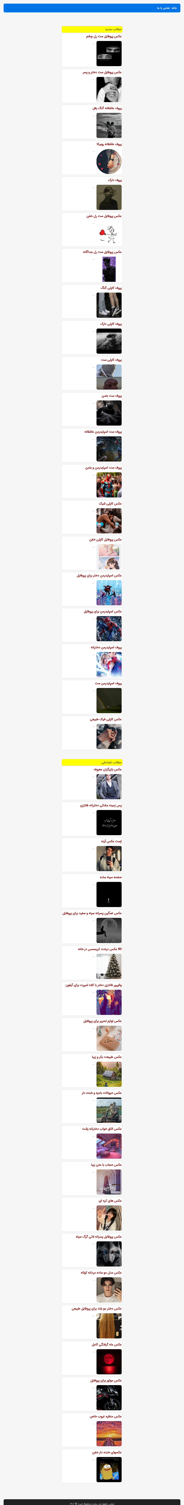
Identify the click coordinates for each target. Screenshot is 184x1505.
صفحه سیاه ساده (111, 877)
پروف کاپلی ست (111, 359)
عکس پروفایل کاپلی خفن (105, 539)
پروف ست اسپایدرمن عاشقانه (103, 431)
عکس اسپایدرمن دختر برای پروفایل (99, 575)
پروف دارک (115, 180)
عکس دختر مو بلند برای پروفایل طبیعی (97, 1308)
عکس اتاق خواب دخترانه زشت (102, 1128)
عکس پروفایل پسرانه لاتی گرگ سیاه (99, 1236)
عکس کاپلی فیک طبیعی (106, 719)
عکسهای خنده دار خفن (107, 1452)
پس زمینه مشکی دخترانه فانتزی (101, 805)
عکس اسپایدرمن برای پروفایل (103, 611)
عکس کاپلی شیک (110, 503)
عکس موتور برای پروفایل (106, 1380)
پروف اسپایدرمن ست (108, 683)
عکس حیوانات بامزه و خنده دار (102, 1092)
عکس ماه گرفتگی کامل (107, 1344)
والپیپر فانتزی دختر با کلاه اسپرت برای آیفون (94, 985)
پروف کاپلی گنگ (111, 287)
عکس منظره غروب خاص (106, 1416)
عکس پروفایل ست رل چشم (104, 36)
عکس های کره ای (110, 1200)
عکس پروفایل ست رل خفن (104, 216)
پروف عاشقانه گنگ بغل (107, 108)
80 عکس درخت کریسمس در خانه (100, 949)
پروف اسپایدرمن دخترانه (106, 647)
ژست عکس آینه (111, 841)
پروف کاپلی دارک (111, 323)
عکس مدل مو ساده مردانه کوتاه (101, 1272)
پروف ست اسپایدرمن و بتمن (103, 467)
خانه (174, 8)
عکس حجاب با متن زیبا (106, 1164)
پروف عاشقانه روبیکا (109, 144)
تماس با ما (163, 8)
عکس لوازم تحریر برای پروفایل (102, 1021)
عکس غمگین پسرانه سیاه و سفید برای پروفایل (92, 913)
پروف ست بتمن (112, 395)
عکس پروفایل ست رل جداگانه (102, 251)
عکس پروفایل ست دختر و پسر (102, 72)
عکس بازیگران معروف (108, 769)
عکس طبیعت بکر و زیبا (107, 1056)
